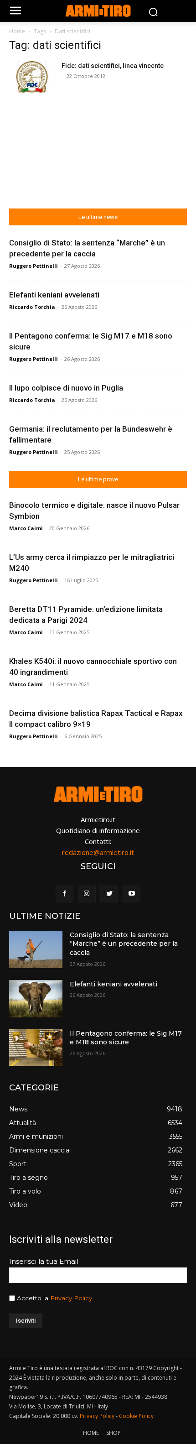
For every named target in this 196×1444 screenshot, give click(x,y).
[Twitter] (109, 893)
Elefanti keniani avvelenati (54, 294)
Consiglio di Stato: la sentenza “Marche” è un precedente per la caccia (124, 944)
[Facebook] (64, 893)
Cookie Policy (136, 1416)
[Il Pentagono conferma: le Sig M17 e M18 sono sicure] (35, 1048)
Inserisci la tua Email (43, 1261)
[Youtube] (131, 893)
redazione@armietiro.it (98, 852)
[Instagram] (87, 893)
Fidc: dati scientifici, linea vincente (113, 65)
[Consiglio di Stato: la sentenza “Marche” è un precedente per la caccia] (35, 949)
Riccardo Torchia (32, 306)
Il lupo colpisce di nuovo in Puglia (66, 387)
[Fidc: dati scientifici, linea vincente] (32, 77)
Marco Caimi (26, 528)
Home (17, 31)
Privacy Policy (71, 1298)
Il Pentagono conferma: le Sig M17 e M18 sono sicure (126, 1038)
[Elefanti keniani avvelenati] (35, 998)
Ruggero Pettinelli (33, 265)
